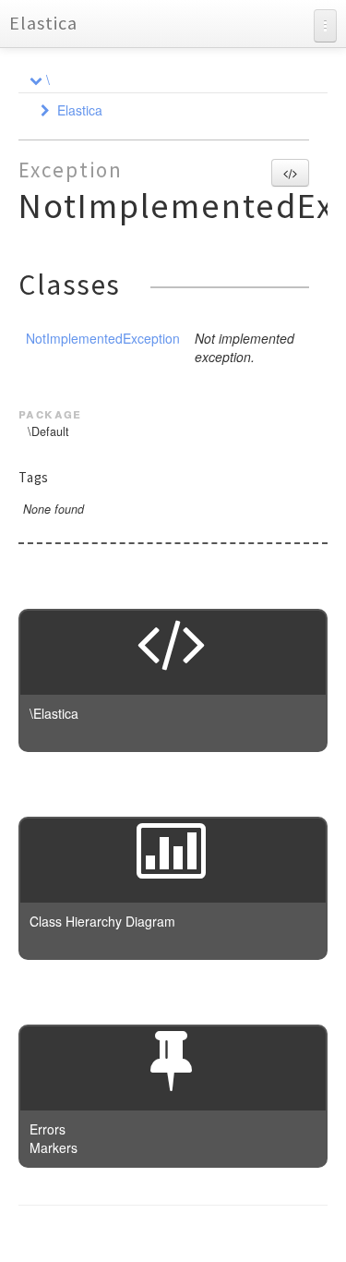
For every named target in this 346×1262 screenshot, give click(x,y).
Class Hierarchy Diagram (102, 921)
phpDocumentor (244, 1234)
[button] (290, 173)
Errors (48, 1129)
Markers (54, 1147)
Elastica (43, 22)
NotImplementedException (103, 338)
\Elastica (54, 713)
